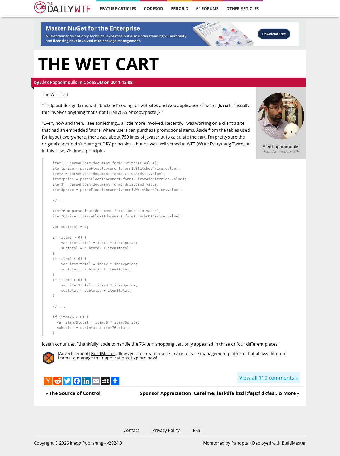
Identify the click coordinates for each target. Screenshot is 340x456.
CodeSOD (153, 8)
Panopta (239, 443)
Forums (210, 8)
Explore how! (144, 358)
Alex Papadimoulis (58, 82)
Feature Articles (118, 8)
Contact (131, 430)
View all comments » (268, 377)
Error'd (179, 8)
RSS (196, 430)
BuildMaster (103, 353)
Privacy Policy (166, 430)
